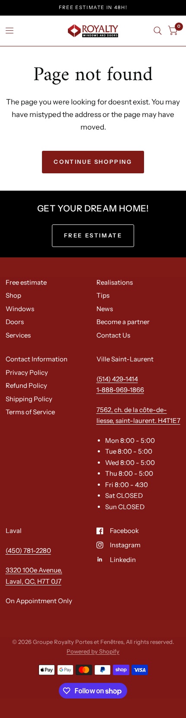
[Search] (158, 31)
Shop (13, 295)
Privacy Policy (27, 372)
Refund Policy (26, 385)
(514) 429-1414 (117, 379)
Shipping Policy (29, 399)
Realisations (114, 282)
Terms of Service (30, 412)
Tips (102, 295)
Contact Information (36, 359)
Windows (20, 309)
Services (18, 335)
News (104, 309)
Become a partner (123, 322)
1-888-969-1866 (120, 390)
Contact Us (113, 335)
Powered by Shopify (93, 651)
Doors (15, 322)
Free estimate (26, 282)
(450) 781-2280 (28, 550)
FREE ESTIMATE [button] (93, 235)
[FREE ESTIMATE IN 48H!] (93, 7)
